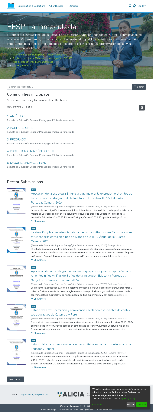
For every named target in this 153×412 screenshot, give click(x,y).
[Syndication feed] (142, 107)
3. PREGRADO (16, 139)
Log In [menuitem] (140, 6)
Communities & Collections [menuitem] (31, 6)
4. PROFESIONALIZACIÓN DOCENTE (31, 151)
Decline (130, 404)
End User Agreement (84, 409)
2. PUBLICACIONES (20, 128)
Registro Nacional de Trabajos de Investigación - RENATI (42, 58)
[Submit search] (130, 6)
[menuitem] (57, 6)
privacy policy (128, 398)
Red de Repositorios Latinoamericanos (33, 62)
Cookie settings (48, 409)
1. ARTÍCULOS (16, 116)
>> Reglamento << (23, 65)
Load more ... (15, 379)
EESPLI (147, 77)
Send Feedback (104, 409)
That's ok (141, 404)
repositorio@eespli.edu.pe (34, 394)
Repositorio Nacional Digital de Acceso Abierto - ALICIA (42, 54)
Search (140, 86)
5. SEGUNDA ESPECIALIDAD (26, 163)
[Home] (11, 6)
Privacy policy (65, 409)
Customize (97, 404)
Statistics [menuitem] (73, 6)
